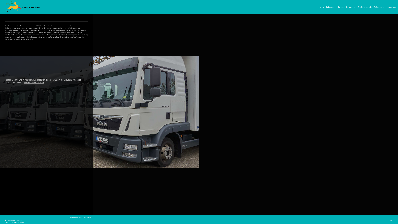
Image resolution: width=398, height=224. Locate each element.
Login (391, 220)
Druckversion (11, 220)
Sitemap (19, 220)
